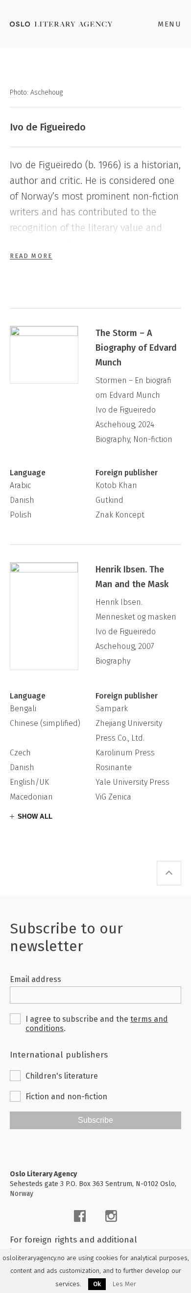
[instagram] (111, 1216)
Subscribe (95, 1120)
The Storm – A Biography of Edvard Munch (136, 348)
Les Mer (124, 1284)
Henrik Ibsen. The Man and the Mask (132, 577)
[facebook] (80, 1216)
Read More (31, 255)
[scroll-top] (169, 873)
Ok (97, 1284)
